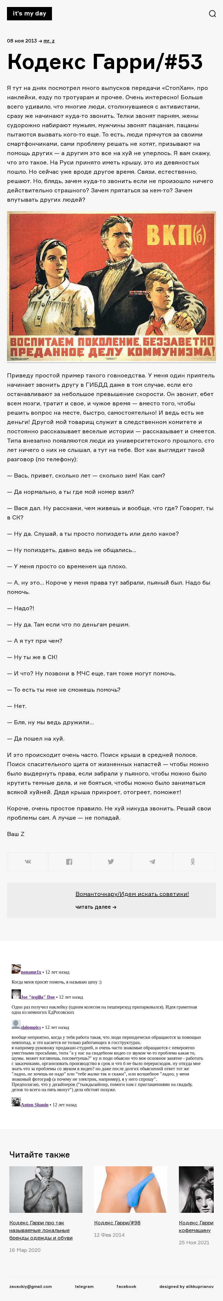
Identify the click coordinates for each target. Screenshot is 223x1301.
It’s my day (29, 13)
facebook (126, 1286)
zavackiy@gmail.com (30, 1286)
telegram (84, 1286)
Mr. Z (49, 41)
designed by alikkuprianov (186, 1286)
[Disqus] (108, 1034)
